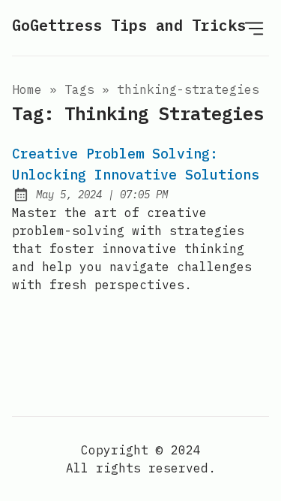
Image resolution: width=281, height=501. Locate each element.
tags (79, 89)
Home (27, 89)
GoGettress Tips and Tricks (129, 25)
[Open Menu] (254, 28)
